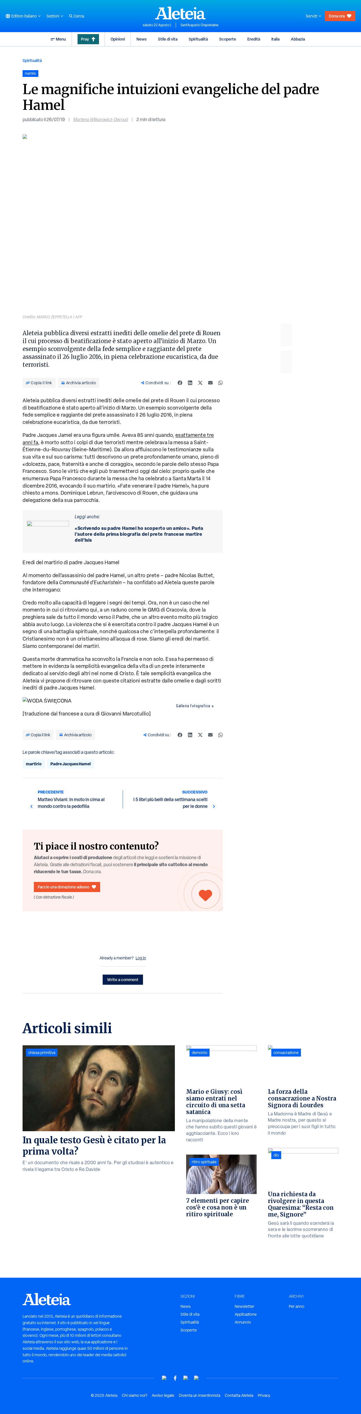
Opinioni (118, 39)
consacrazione (286, 1052)
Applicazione (246, 1314)
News (142, 39)
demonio (199, 1052)
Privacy (264, 1395)
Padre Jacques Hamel (70, 763)
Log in (141, 958)
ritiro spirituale (204, 1161)
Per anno (296, 1306)
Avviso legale (163, 1395)
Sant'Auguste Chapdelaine (199, 25)
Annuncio (243, 1322)
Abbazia (298, 39)
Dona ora (337, 16)
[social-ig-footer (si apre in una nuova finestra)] (196, 1378)
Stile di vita (167, 39)
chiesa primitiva (41, 1052)
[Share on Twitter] (200, 383)
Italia (275, 39)
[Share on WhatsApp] (220, 383)
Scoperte (227, 39)
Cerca (79, 16)
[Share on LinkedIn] (190, 383)
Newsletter (244, 1306)
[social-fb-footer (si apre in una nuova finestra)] (175, 1378)
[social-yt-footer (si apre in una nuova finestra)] (164, 1378)
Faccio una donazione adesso (63, 887)
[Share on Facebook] (180, 383)
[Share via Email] (210, 383)
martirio (33, 763)
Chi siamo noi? (134, 1395)
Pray (85, 39)
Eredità (253, 39)
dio (276, 1155)
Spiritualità (198, 39)
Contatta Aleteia (239, 1395)
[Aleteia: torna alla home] (180, 13)
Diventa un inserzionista (199, 1395)
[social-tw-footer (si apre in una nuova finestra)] (185, 1378)
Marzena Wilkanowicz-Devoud (100, 120)
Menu (61, 39)
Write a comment (122, 979)
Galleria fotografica (193, 706)
